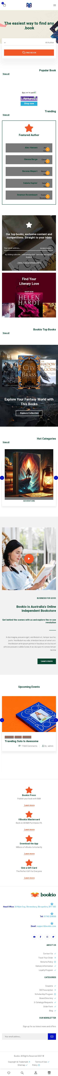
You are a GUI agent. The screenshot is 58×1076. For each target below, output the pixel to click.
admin (50, 746)
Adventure (29, 501)
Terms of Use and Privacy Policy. (29, 263)
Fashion (18, 737)
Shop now (29, 103)
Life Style (9, 737)
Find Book (30, 52)
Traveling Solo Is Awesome (21, 741)
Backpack (27, 737)
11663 (29, 746)
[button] (4, 5)
